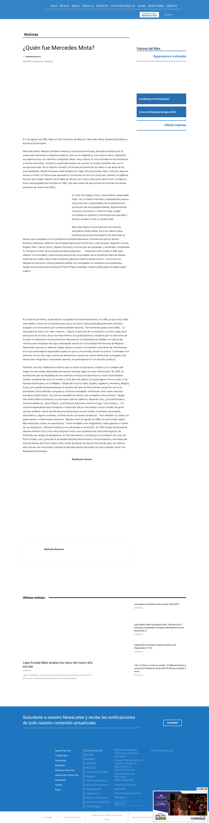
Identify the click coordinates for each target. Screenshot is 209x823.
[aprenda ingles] (161, 70)
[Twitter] (183, 14)
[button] (186, 6)
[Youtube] (186, 14)
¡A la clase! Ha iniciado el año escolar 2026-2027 (156, 604)
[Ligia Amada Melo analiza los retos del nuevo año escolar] (62, 631)
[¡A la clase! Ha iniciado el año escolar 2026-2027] (120, 611)
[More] (126, 57)
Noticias (31, 34)
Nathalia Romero (33, 56)
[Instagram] (179, 14)
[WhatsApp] (118, 57)
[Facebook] (175, 14)
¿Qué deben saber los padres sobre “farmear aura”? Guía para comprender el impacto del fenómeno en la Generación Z (159, 627)
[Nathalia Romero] (33, 554)
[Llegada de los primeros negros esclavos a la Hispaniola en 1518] (120, 651)
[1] (161, 84)
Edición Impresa (175, 125)
